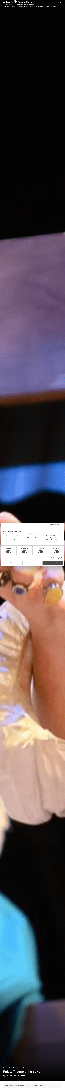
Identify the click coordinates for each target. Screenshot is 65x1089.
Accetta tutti (53, 563)
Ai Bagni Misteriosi (22, 6)
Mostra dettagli (55, 558)
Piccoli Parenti (13, 1067)
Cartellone (6, 6)
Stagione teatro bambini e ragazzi (25, 1067)
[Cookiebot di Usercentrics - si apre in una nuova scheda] (51, 525)
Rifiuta (12, 563)
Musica (32, 6)
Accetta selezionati (32, 563)
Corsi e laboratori (51, 6)
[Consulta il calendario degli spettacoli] (57, 2)
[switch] (24, 551)
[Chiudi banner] (62, 525)
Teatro (13, 6)
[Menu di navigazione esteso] (4, 2)
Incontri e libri (40, 6)
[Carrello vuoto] (60, 2)
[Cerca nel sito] (54, 3)
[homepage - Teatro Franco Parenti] (28, 2)
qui (22, 1085)
